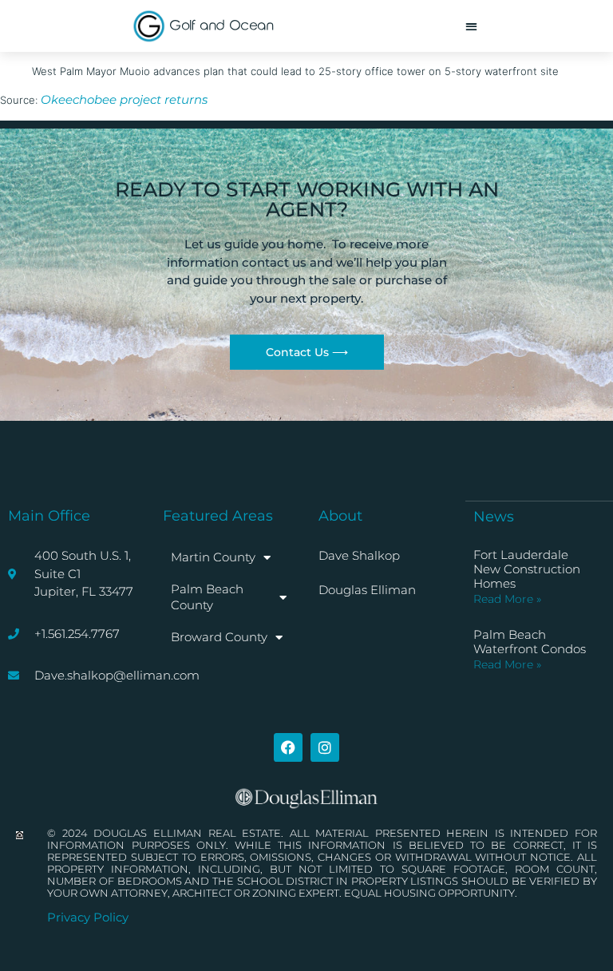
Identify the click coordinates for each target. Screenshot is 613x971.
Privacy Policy (88, 917)
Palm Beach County (207, 596)
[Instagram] (324, 747)
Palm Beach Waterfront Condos (529, 641)
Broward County (219, 636)
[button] (471, 26)
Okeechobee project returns (124, 99)
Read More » (507, 599)
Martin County (213, 557)
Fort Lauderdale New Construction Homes (526, 569)
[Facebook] (288, 747)
